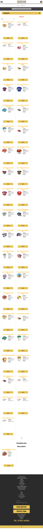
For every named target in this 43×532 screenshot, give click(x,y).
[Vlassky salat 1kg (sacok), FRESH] (19, 401)
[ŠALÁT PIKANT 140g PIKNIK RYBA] (19, 133)
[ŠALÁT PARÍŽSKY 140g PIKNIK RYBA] (19, 112)
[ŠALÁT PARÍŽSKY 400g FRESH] (4, 132)
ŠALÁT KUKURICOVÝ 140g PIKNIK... (23, 64)
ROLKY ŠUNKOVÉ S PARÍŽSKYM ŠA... (8, 64)
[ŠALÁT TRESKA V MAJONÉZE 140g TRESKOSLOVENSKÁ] (4, 237)
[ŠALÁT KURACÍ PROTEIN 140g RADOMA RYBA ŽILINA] (19, 91)
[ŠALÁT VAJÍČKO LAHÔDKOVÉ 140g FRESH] (19, 299)
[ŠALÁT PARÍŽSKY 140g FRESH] (4, 112)
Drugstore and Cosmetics (22, 486)
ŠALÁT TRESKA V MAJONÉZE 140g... (8, 189)
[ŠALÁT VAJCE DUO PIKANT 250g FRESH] (4, 299)
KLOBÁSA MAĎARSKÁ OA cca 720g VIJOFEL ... (9, 450)
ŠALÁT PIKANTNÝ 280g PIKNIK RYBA (23, 147)
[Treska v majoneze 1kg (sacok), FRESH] (19, 381)
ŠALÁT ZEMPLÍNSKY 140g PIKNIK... (8, 377)
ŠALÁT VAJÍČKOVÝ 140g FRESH (8, 313)
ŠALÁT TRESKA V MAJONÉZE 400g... (8, 252)
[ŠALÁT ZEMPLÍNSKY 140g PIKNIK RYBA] (4, 383)
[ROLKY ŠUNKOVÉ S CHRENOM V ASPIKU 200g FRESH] (19, 49)
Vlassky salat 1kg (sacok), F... (23, 397)
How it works (21, 494)
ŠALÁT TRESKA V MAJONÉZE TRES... (8, 272)
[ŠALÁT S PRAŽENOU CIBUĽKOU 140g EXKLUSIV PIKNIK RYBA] (19, 174)
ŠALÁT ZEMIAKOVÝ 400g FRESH (23, 355)
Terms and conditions (21, 496)
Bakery (21, 479)
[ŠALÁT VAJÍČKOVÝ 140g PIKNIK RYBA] (19, 320)
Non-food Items (22, 483)
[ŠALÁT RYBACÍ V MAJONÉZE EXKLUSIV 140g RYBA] (4, 174)
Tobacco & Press (22, 489)
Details (8, 38)
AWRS (22, 493)
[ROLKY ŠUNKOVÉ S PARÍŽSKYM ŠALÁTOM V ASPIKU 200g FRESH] (4, 70)
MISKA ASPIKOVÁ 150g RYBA (8, 22)
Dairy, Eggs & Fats (22, 476)
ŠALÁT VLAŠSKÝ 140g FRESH (8, 334)
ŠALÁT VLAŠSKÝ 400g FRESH (23, 334)
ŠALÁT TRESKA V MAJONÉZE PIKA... (23, 252)
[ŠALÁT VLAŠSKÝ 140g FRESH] (4, 340)
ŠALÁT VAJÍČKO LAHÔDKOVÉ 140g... (22, 293)
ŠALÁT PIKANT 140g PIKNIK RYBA (22, 127)
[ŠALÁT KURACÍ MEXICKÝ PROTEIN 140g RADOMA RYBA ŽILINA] (4, 91)
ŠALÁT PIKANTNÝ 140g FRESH (8, 147)
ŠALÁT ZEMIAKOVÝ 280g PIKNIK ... (8, 356)
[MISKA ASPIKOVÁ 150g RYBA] (4, 27)
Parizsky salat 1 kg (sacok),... (23, 22)
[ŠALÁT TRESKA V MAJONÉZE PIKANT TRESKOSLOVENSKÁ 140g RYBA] (19, 258)
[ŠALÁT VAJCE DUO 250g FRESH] (19, 277)
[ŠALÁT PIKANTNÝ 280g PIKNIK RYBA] (19, 154)
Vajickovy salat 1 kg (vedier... (8, 397)
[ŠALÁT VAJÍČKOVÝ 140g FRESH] (4, 319)
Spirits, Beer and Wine (22, 487)
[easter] (4, 362)
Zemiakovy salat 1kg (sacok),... (8, 417)
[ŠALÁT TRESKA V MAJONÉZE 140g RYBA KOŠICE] (19, 216)
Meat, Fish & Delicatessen (21, 478)
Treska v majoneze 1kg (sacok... (22, 377)
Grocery (21, 482)
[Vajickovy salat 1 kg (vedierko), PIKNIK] (4, 401)
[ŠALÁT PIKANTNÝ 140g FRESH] (4, 152)
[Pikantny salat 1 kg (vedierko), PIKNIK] (4, 47)
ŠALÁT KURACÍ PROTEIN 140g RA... (23, 85)
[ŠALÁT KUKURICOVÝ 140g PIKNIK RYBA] (19, 70)
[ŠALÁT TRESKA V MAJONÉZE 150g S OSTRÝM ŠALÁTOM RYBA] (19, 236)
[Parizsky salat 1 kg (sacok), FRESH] (19, 26)
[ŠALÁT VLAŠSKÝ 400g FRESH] (19, 340)
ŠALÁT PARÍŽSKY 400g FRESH (8, 126)
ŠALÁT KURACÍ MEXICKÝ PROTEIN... (8, 85)
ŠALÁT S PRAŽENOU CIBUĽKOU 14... (23, 168)
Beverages (22, 480)
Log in (18, 5)
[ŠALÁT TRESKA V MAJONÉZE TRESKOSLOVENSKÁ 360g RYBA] (4, 279)
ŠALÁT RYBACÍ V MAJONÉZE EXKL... (8, 168)
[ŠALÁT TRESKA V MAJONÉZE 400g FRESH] (4, 258)
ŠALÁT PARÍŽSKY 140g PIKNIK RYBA (23, 106)
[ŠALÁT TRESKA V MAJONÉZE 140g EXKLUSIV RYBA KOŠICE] (4, 195)
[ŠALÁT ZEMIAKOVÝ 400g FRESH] (19, 361)
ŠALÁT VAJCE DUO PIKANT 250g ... (8, 293)
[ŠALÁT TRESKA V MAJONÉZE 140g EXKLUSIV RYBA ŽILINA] (19, 195)
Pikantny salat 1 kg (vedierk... (8, 42)
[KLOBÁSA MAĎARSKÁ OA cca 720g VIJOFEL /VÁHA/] (4, 455)
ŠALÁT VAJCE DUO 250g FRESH (23, 272)
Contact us (21, 497)
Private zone (21, 511)
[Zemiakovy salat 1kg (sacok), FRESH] (4, 422)
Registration (23, 5)
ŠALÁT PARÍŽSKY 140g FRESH (8, 106)
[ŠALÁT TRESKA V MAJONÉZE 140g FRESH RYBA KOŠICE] (4, 216)
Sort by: (2, 18)
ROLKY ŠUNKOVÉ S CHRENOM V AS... (23, 43)
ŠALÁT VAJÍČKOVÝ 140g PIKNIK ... (23, 314)
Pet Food (21, 485)
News (22, 491)
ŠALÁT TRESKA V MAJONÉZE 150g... (23, 231)
